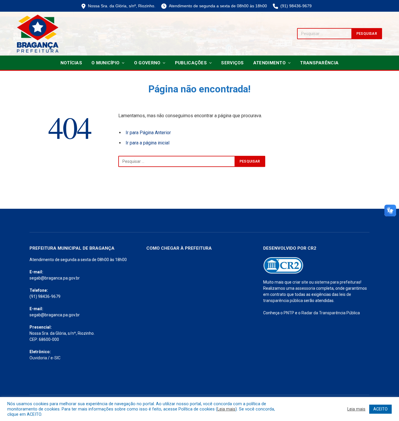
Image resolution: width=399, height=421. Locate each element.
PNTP (289, 312)
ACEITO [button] (380, 409)
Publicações (191, 62)
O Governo (147, 62)
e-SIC (55, 358)
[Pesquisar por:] (176, 161)
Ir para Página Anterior (148, 132)
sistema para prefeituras (337, 282)
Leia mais (226, 409)
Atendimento (269, 62)
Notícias (71, 62)
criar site (300, 282)
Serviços (232, 62)
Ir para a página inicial (147, 143)
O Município (105, 62)
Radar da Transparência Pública (330, 312)
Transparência (319, 62)
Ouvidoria (38, 358)
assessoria (305, 288)
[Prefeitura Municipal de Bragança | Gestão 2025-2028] (37, 34)
